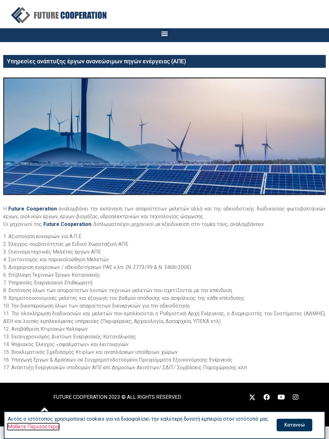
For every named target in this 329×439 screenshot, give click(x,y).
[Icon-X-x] (252, 397)
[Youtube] (281, 397)
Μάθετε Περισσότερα (33, 427)
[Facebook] (266, 397)
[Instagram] (295, 397)
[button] (164, 33)
